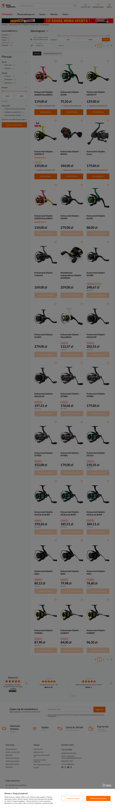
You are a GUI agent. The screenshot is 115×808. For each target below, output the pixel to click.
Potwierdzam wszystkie (98, 798)
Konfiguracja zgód (72, 798)
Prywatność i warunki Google (43, 803)
